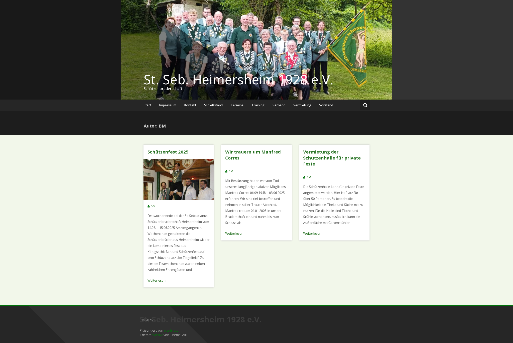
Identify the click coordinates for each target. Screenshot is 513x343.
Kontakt (190, 105)
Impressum (167, 105)
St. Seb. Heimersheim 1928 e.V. (238, 79)
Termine (237, 105)
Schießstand (213, 105)
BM (153, 206)
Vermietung (302, 105)
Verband (279, 105)
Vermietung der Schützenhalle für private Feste (332, 158)
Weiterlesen (156, 280)
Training (258, 105)
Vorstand (326, 105)
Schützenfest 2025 (168, 152)
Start (147, 105)
